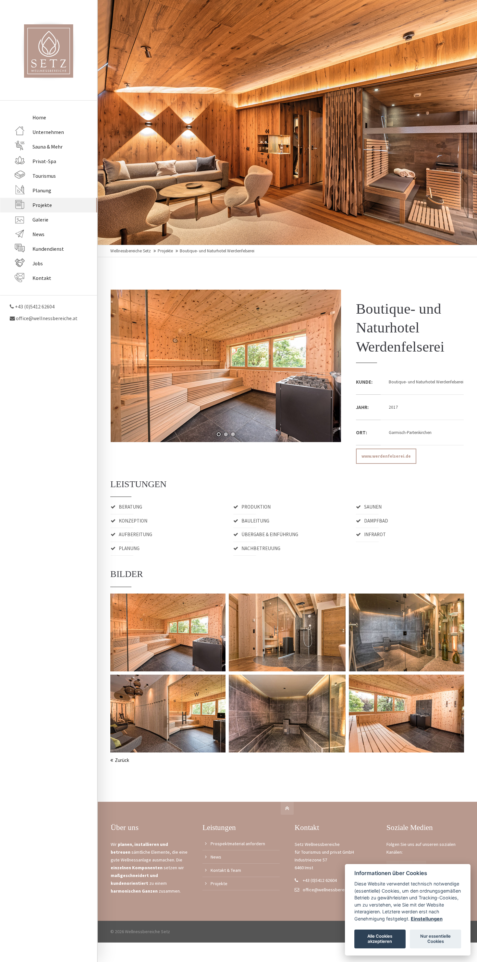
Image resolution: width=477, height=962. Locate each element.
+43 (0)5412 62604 (320, 880)
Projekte (165, 251)
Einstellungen (427, 918)
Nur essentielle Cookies (435, 938)
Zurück (122, 760)
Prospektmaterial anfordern (238, 844)
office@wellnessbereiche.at (46, 318)
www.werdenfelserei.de (386, 456)
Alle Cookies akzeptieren (379, 938)
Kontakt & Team (226, 870)
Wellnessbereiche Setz (130, 251)
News (216, 857)
